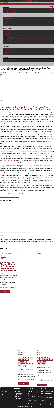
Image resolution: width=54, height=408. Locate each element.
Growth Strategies (31, 379)
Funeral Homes (12, 287)
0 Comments (3, 257)
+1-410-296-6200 (31, 400)
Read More (4, 291)
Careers (7, 50)
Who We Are (6, 16)
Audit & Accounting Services (11, 9)
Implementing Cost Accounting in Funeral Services (45, 360)
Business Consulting (9, 10)
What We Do (6, 7)
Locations (5, 57)
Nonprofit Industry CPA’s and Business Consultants (16, 43)
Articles (7, 48)
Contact (5, 65)
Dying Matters (14, 160)
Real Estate (7, 32)
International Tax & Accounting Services (14, 35)
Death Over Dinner (6, 160)
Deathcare (7, 34)
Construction (8, 30)
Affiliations (7, 23)
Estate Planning (12, 197)
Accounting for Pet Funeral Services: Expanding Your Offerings (26, 361)
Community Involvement (10, 25)
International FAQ (12, 37)
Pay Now (29, 1)
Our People (7, 21)
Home (1, 72)
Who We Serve (7, 28)
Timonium (30, 391)
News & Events (8, 53)
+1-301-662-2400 (45, 397)
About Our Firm (8, 18)
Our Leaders (8, 19)
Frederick (7, 61)
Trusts (17, 197)
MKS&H (2, 104)
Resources (6, 46)
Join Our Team (24, 1)
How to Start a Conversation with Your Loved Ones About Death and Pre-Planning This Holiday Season (25, 108)
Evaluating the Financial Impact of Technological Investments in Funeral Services (8, 266)
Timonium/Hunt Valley (10, 59)
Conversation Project (32, 160)
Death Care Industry (7, 72)
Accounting (39, 379)
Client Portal (35, 1)
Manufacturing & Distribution (11, 41)
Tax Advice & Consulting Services (12, 12)
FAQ (6, 52)
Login (3, 394)
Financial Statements (41, 380)
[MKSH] (4, 2)
